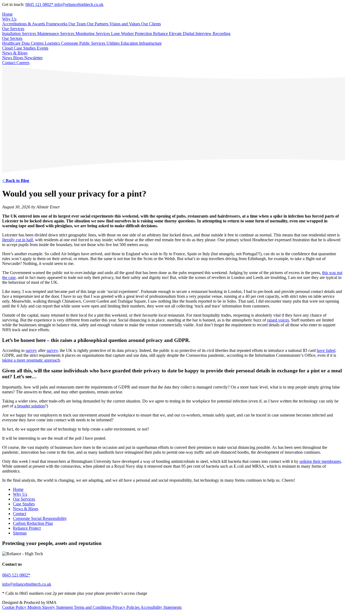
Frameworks (57, 24)
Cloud (8, 48)
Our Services (13, 28)
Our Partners (98, 24)
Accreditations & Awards (24, 24)
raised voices (278, 320)
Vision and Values (125, 24)
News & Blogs (14, 53)
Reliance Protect (27, 528)
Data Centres (33, 43)
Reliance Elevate (168, 33)
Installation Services (19, 33)
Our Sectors (12, 38)
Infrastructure (150, 43)
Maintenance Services (56, 33)
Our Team (77, 24)
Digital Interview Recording (206, 33)
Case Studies (25, 48)
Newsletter (33, 57)
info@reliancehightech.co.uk (79, 4)
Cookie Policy (14, 607)
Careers (22, 62)
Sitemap (20, 533)
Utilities (113, 43)
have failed (326, 350)
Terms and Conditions (93, 607)
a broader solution (29, 406)
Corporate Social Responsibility (40, 518)
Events (42, 48)
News (7, 57)
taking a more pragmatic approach (31, 360)
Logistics (53, 43)
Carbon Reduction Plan (33, 523)
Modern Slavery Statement (50, 607)
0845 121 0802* (39, 4)
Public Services (92, 43)
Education (130, 43)
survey (31, 350)
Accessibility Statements (161, 607)
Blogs (18, 57)
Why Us (9, 19)
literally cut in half (17, 239)
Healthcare (12, 43)
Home (7, 14)
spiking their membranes (320, 461)
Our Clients (151, 24)
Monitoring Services (93, 33)
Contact (9, 62)
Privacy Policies (126, 607)
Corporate (70, 43)
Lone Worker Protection (132, 33)
